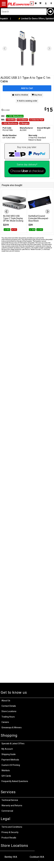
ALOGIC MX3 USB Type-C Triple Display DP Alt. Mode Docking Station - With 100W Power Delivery (13, 221)
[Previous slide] (4, 48)
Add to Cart (27, 88)
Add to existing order (27, 101)
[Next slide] (49, 48)
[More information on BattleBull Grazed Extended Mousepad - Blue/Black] (39, 202)
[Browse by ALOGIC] (13, 109)
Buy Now (38, 95)
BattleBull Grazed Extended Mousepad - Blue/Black (38, 218)
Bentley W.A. (10, 856)
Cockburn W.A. (37, 856)
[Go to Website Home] (19, 5)
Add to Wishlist (21, 95)
